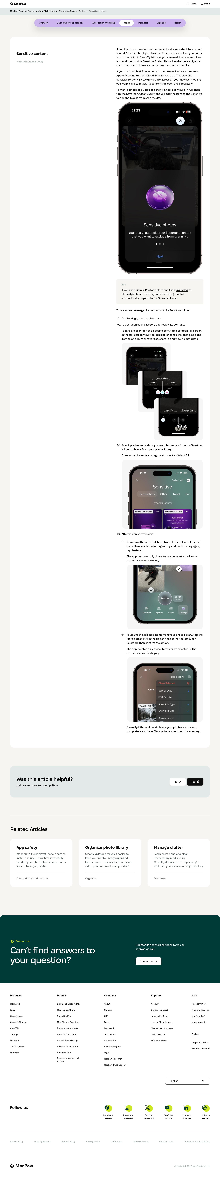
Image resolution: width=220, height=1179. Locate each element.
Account (155, 1004)
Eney (12, 1010)
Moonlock (15, 1004)
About (107, 1004)
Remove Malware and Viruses (68, 1060)
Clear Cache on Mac (67, 1034)
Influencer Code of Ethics (197, 1141)
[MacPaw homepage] (18, 3)
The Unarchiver (17, 1047)
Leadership (109, 1028)
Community (110, 1040)
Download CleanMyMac (68, 1004)
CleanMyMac (16, 1016)
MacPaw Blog (198, 1016)
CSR (106, 1016)
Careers (108, 1010)
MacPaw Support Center (22, 11)
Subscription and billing (103, 23)
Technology (110, 1034)
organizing (163, 546)
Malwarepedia (199, 1022)
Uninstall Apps (158, 1034)
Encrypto (14, 1053)
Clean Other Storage (67, 1040)
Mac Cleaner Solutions (68, 1022)
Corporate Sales (200, 1042)
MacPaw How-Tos (200, 1010)
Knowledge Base (67, 11)
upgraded (182, 290)
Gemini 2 (14, 1040)
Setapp (14, 1034)
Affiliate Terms (141, 1141)
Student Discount (201, 1049)
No (175, 781)
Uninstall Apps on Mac (68, 1047)
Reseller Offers (199, 1004)
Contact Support (159, 1010)
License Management (161, 1022)
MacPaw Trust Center (115, 1065)
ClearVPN (14, 1028)
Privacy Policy (93, 1141)
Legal (106, 1053)
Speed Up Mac (64, 1016)
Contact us (146, 961)
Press (106, 1022)
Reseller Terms (166, 1141)
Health (177, 23)
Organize (161, 23)
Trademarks (117, 1141)
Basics (82, 11)
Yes (193, 781)
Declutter (143, 23)
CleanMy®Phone (46, 11)
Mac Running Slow (66, 1010)
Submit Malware (159, 1040)
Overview (43, 23)
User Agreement (42, 1141)
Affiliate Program (112, 1047)
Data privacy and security (70, 23)
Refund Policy (68, 1141)
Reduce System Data (67, 1028)
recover (172, 731)
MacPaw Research (113, 1059)
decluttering (184, 546)
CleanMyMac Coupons (162, 1028)
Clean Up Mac (64, 1053)
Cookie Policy (16, 1141)
